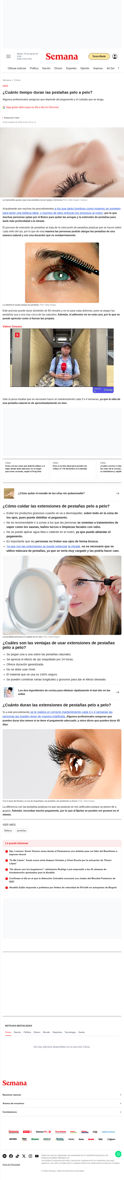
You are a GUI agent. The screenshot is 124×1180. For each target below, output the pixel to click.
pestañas (21, 830)
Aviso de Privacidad (15, 1164)
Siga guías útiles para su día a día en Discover (32, 107)
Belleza (8, 830)
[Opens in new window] (11, 1156)
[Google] (4, 1156)
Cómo (17, 80)
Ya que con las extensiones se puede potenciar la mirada (43, 546)
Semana (7, 80)
